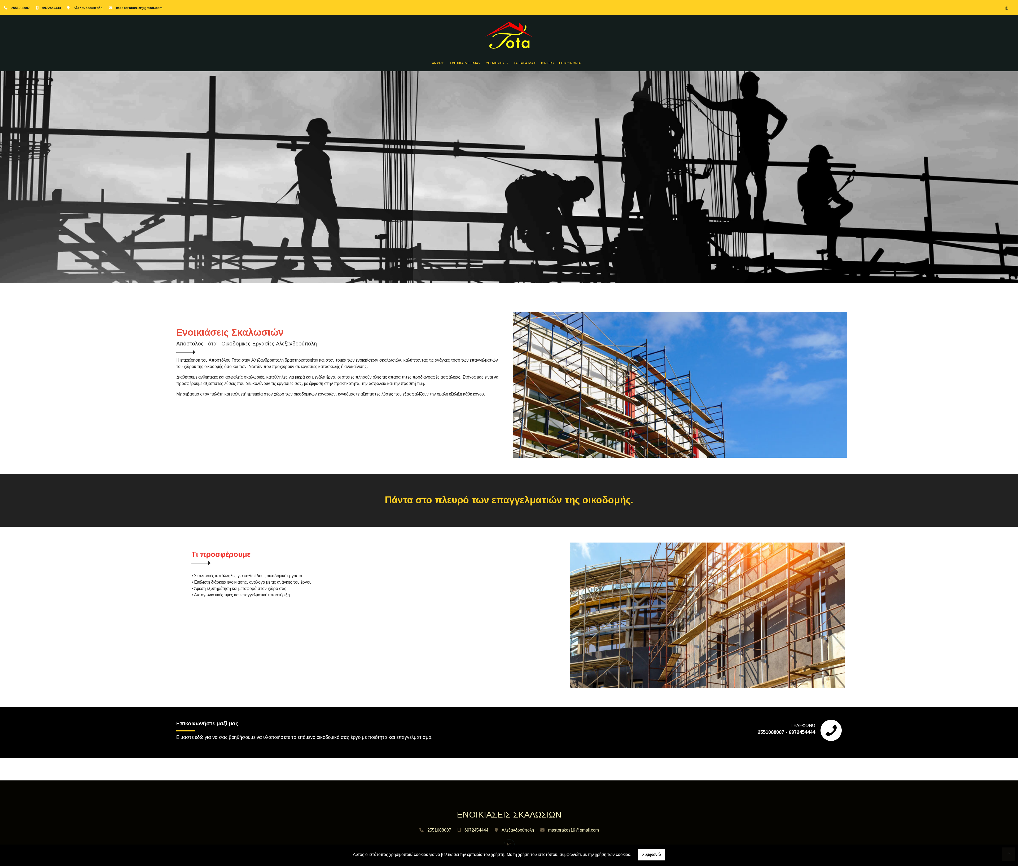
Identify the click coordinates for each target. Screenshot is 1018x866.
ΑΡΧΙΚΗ (438, 63)
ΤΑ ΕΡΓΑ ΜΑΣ (525, 63)
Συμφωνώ (651, 854)
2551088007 (20, 8)
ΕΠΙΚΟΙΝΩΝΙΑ (570, 63)
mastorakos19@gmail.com (139, 8)
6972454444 (51, 8)
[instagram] (1006, 8)
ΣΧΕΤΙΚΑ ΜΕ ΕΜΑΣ (465, 63)
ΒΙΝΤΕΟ (547, 63)
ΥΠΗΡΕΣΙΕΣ (496, 63)
